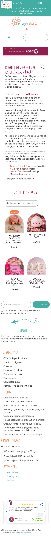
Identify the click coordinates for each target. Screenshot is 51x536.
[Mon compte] (42, 30)
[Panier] (25, 30)
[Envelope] (8, 30)
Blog (40, 3)
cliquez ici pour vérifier (21, 533)
